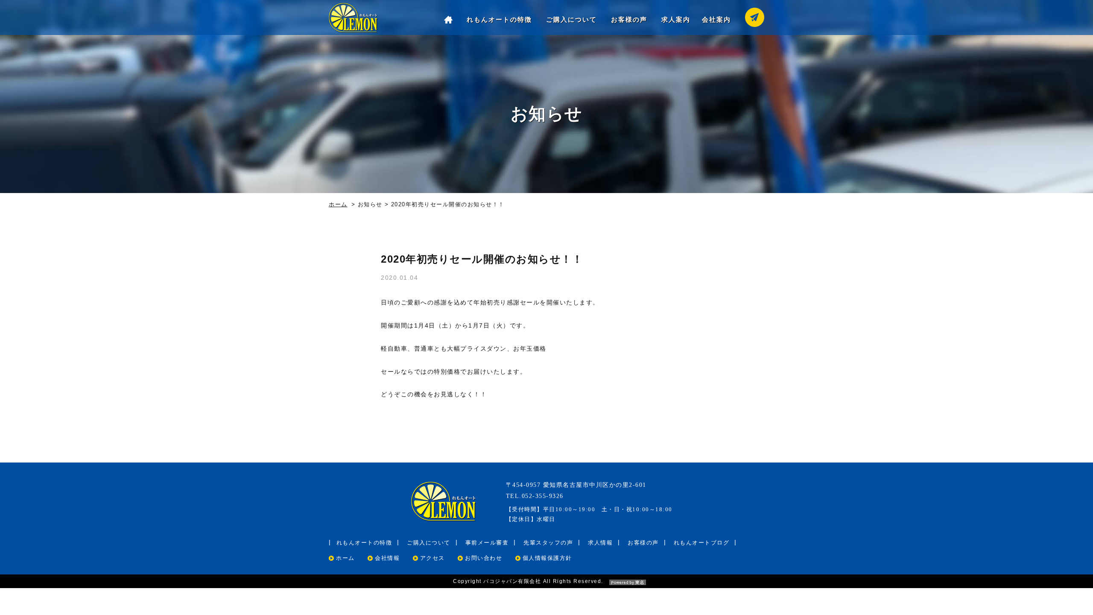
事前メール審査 (487, 542)
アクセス (432, 558)
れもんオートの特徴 (499, 19)
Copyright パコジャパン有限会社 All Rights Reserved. (528, 581)
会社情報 (387, 558)
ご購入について (571, 19)
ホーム (338, 204)
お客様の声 (629, 19)
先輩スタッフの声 (548, 542)
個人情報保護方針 (547, 558)
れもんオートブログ (702, 542)
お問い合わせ (483, 558)
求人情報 (600, 542)
